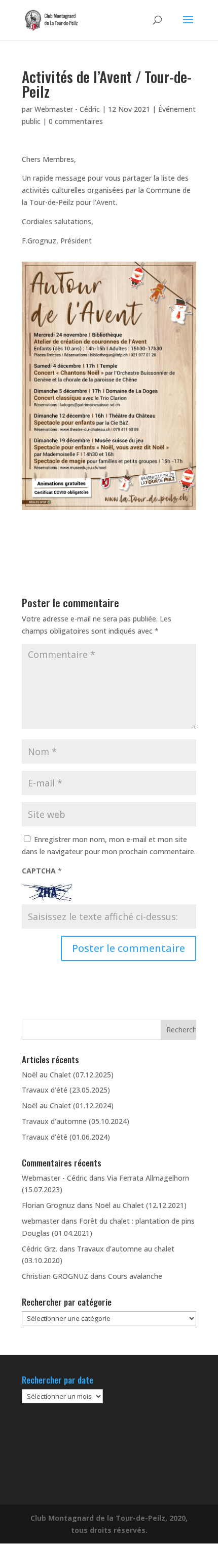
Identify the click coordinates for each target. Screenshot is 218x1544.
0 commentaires (76, 121)
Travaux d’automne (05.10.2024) (75, 1121)
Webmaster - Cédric (67, 109)
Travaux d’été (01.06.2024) (66, 1137)
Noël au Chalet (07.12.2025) (68, 1074)
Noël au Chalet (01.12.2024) (68, 1105)
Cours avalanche (135, 1276)
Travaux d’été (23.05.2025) (66, 1090)
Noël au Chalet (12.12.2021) (141, 1205)
